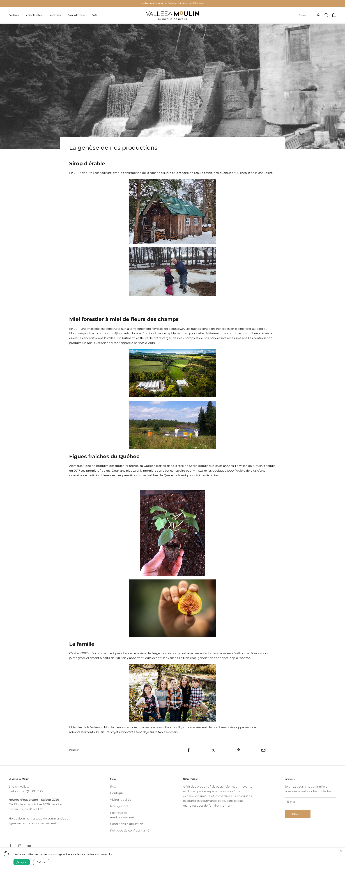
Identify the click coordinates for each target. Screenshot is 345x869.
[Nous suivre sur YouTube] (29, 845)
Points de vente (76, 15)
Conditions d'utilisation (126, 824)
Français (303, 15)
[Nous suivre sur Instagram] (20, 845)
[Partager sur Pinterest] (238, 750)
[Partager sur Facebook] (188, 750)
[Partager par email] (263, 750)
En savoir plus (104, 854)
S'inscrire (297, 814)
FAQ (94, 15)
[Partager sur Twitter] (213, 750)
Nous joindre (119, 806)
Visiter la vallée (34, 15)
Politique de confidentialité (129, 830)
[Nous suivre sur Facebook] (10, 845)
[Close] (341, 851)
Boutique (14, 15)
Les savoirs (55, 15)
